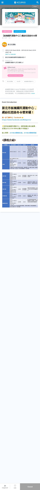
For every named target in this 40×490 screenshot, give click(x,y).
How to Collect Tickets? (15, 75)
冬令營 (18, 81)
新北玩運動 (10, 81)
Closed (30, 487)
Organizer (5, 488)
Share (35, 6)
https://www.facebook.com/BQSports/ (16, 120)
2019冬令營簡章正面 (16, 133)
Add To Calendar (10, 54)
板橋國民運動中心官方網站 (13, 62)
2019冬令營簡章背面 (30, 133)
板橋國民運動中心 (29, 81)
